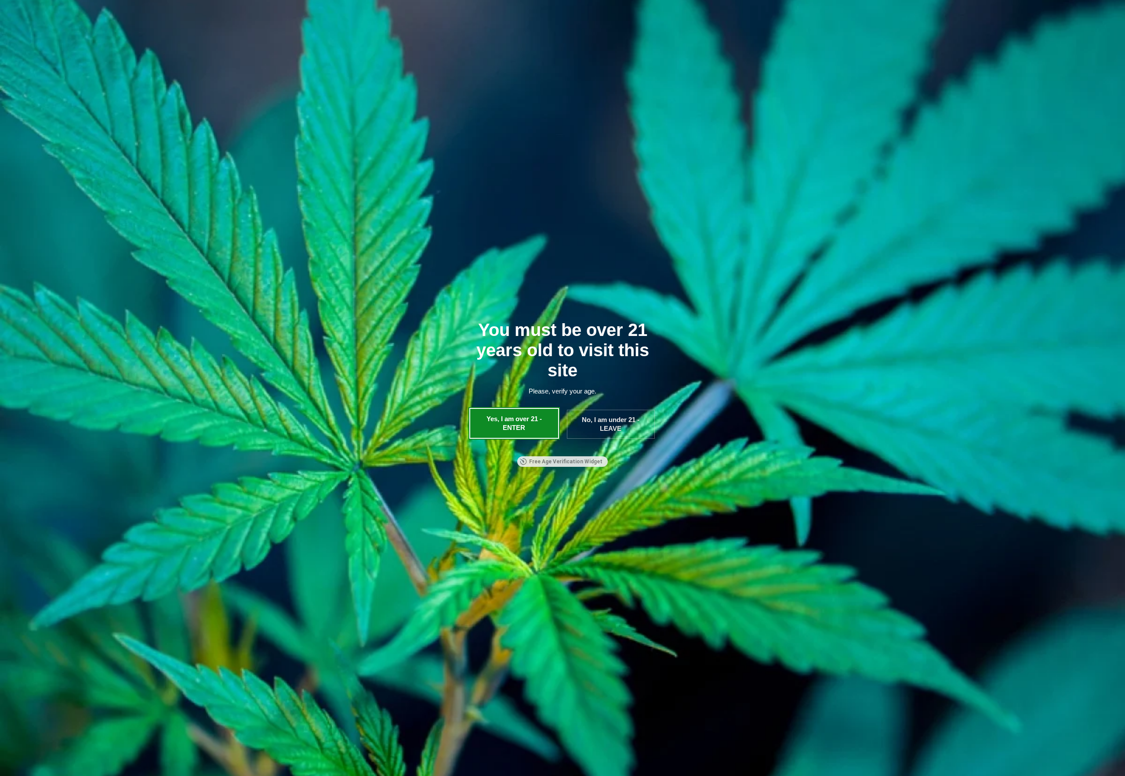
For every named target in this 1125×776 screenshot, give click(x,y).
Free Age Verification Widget (565, 461)
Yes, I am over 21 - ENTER (514, 423)
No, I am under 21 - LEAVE (610, 424)
